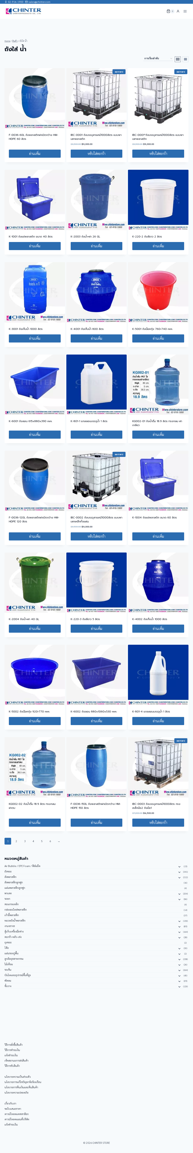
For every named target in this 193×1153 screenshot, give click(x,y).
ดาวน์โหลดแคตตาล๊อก (17, 1114)
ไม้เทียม (9, 964)
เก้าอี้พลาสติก (12, 915)
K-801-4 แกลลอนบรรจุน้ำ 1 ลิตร (151, 712)
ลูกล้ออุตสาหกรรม (14, 958)
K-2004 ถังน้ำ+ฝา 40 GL (24, 619)
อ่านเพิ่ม (34, 153)
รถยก (7, 898)
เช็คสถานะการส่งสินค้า (16, 1060)
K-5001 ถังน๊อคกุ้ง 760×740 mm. (152, 329)
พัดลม (8, 980)
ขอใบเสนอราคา (13, 1108)
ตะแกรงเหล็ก (12, 904)
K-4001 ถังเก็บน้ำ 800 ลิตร (87, 329)
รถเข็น (8, 969)
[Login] (178, 11)
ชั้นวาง (8, 986)
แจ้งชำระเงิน (11, 1055)
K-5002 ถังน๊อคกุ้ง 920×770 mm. (29, 712)
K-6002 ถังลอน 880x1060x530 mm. (94, 712)
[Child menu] (179, 866)
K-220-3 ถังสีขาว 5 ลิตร (85, 619)
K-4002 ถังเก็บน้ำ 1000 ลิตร (149, 619)
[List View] (185, 59)
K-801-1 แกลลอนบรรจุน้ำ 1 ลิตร (89, 421)
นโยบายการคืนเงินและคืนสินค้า (21, 1087)
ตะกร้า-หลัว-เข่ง (13, 936)
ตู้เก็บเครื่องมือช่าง (14, 931)
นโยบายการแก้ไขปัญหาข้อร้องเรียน (23, 1082)
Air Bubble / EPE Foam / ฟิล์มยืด (22, 866)
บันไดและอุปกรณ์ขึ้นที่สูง (18, 975)
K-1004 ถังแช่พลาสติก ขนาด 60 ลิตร (154, 518)
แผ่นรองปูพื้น (11, 953)
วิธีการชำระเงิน (12, 1050)
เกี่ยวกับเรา (10, 1103)
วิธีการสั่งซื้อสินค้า (14, 1044)
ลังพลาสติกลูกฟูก (14, 882)
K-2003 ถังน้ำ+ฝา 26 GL (85, 237)
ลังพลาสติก (10, 876)
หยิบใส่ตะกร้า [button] (96, 153)
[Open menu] (185, 11)
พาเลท (8, 893)
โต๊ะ (7, 947)
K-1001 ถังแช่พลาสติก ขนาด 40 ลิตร (31, 237)
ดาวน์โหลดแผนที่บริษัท (17, 1119)
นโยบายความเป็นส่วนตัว (18, 1076)
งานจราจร (10, 926)
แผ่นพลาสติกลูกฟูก (15, 887)
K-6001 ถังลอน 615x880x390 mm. (30, 421)
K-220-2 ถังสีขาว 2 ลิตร (147, 237)
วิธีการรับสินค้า (12, 1065)
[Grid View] (178, 59)
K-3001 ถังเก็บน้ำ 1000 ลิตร (26, 329)
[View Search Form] (161, 11)
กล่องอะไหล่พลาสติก (16, 909)
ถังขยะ (8, 871)
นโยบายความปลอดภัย (16, 1092)
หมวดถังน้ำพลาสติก (15, 920)
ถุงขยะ (8, 942)
